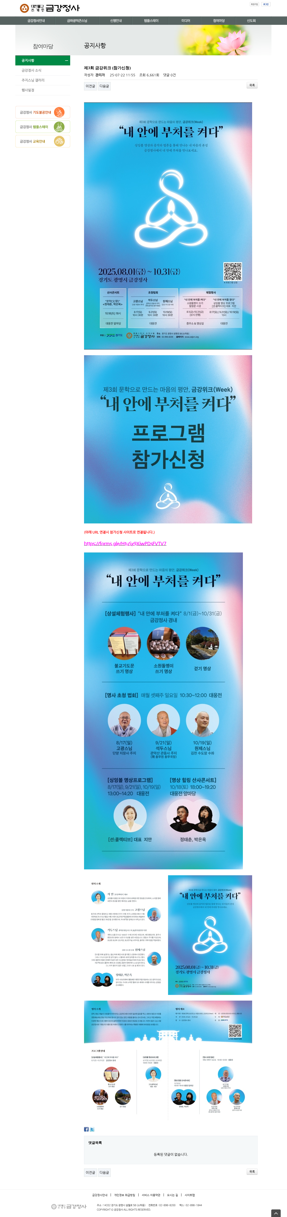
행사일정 (28, 90)
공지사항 (28, 60)
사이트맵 (190, 1195)
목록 (252, 85)
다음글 (104, 86)
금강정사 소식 (31, 70)
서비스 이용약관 (151, 1195)
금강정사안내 (99, 1195)
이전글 (90, 86)
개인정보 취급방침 (124, 1195)
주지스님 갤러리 (33, 80)
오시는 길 (172, 1195)
